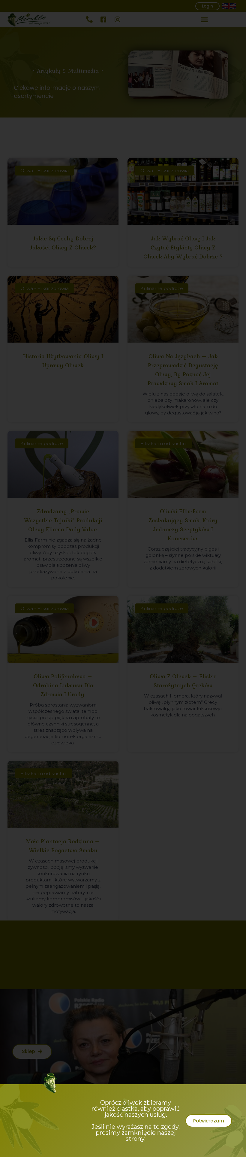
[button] (208, 1120)
